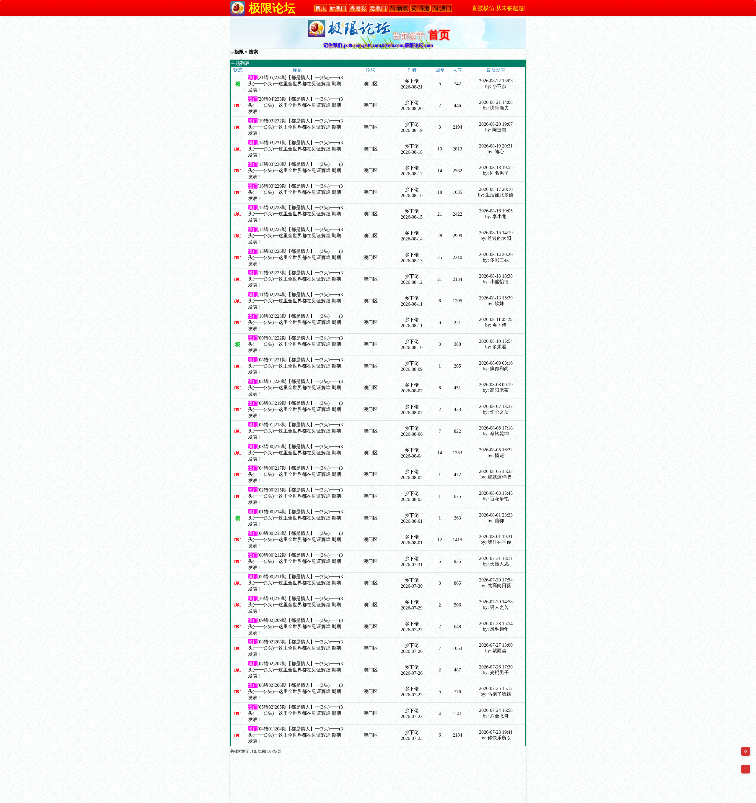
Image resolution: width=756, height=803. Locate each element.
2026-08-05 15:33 (496, 471)
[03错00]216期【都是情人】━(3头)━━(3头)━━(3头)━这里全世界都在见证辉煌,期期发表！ (295, 452)
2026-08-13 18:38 (496, 275)
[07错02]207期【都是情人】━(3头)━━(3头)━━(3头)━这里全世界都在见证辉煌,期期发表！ (295, 670)
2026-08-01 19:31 (496, 536)
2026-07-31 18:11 (495, 558)
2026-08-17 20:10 (496, 189)
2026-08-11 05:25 (495, 319)
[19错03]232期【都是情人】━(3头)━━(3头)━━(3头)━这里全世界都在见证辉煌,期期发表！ (295, 127)
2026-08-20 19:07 (496, 124)
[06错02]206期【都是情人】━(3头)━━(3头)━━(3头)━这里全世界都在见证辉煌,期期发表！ (295, 691)
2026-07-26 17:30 (496, 666)
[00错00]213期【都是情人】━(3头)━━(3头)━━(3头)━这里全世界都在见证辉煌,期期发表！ (295, 539)
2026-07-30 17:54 (496, 579)
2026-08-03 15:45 (496, 493)
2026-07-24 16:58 (496, 710)
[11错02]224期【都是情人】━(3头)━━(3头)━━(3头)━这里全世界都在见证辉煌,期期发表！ (295, 300)
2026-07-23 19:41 (496, 732)
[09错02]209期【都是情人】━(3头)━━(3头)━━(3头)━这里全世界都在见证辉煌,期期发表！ (295, 626)
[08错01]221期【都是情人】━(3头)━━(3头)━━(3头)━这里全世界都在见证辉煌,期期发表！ (295, 366)
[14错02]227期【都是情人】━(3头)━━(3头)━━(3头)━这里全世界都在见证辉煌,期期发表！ (295, 235)
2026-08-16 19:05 (496, 210)
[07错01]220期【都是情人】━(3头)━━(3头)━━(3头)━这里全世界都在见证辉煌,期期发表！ (295, 387)
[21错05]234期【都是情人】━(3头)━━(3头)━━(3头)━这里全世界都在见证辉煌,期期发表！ (295, 83)
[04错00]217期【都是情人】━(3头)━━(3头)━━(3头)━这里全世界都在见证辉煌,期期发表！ (295, 474)
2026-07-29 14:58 (496, 601)
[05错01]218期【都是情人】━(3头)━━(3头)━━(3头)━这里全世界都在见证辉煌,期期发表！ (295, 431)
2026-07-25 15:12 (496, 688)
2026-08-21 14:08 (496, 102)
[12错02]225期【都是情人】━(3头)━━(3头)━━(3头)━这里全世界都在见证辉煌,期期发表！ (295, 279)
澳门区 (371, 83)
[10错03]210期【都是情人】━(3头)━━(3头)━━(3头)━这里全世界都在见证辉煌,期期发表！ (295, 604)
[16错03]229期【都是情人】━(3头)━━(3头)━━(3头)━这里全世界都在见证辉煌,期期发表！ (295, 192)
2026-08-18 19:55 (496, 167)
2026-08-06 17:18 (496, 427)
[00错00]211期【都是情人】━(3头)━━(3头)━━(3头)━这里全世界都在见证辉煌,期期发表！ (295, 582)
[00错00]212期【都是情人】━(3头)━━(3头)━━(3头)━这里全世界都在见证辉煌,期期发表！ (295, 561)
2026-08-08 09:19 (496, 384)
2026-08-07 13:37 (496, 406)
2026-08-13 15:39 (496, 297)
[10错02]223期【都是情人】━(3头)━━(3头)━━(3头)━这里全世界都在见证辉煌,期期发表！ (295, 322)
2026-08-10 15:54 (496, 341)
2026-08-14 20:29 (496, 254)
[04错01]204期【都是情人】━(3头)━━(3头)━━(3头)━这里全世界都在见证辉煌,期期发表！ (295, 735)
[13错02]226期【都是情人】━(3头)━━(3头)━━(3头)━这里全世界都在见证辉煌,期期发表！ (295, 257)
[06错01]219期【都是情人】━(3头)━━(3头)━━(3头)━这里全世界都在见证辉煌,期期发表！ (295, 409)
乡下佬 (412, 80)
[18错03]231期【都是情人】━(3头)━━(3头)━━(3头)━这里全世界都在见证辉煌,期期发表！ (295, 149)
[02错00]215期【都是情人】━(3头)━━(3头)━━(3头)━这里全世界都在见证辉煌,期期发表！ (295, 496)
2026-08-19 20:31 (496, 145)
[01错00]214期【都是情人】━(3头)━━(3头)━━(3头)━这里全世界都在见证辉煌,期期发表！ (295, 518)
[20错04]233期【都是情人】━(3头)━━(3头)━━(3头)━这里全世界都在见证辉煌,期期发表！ (295, 105)
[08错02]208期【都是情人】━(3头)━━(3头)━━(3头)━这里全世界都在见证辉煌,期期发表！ (295, 648)
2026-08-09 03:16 (496, 363)
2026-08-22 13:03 (496, 80)
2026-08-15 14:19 (496, 232)
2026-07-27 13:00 (496, 645)
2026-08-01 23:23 (496, 514)
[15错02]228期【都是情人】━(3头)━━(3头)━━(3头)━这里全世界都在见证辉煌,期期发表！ (295, 213)
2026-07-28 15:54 (496, 623)
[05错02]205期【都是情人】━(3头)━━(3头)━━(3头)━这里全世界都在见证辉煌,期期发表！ (295, 713)
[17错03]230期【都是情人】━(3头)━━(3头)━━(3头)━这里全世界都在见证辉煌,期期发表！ (295, 170)
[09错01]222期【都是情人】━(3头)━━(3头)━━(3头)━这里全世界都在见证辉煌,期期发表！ (295, 344)
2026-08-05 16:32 (496, 449)
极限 (239, 51)
